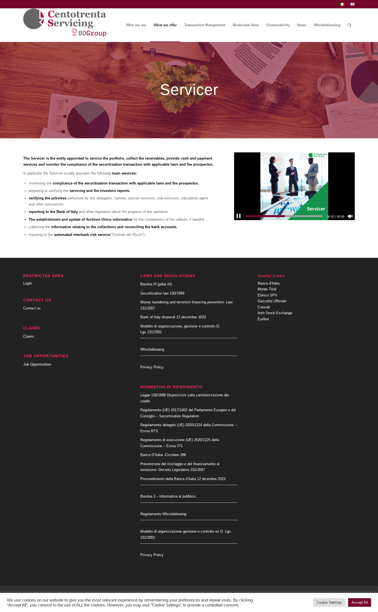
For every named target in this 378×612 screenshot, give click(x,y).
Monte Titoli (267, 289)
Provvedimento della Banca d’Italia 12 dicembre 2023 (183, 479)
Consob (264, 307)
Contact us (32, 308)
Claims (28, 336)
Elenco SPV (267, 295)
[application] (294, 186)
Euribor (263, 319)
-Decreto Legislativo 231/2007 (181, 470)
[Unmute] (350, 216)
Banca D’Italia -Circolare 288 (163, 455)
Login (27, 283)
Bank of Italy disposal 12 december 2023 (173, 317)
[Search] (349, 25)
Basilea (156, 284)
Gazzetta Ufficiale (272, 301)
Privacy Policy (152, 367)
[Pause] (238, 216)
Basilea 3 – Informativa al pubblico (168, 496)
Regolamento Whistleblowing (163, 514)
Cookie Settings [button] (329, 602)
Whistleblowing (152, 349)
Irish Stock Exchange (275, 313)
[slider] (284, 216)
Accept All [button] (359, 602)
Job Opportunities (37, 364)
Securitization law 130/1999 (162, 293)
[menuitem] (342, 4)
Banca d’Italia (268, 283)
